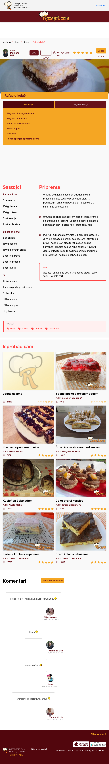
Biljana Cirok (50, 617)
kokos (25, 328)
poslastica (54, 328)
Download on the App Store (81, 744)
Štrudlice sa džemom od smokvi (81, 431)
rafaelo (38, 328)
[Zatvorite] (2, 5)
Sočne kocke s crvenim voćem (81, 377)
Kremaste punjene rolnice (28, 431)
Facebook (60, 750)
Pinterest (101, 750)
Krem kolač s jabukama (81, 538)
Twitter (70, 750)
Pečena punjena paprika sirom (23, 138)
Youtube (79, 750)
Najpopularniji (81, 104)
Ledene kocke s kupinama (28, 538)
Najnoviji (28, 104)
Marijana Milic (14, 54)
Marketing (13, 751)
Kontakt (22, 751)
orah (12, 328)
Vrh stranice (97, 734)
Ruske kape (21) (15, 128)
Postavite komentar (53, 580)
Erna (50, 684)
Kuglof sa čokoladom (28, 484)
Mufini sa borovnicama (18, 123)
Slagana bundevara (17, 118)
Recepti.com (54, 16)
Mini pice (11, 133)
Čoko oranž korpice (81, 484)
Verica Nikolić (56, 717)
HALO (20, 755)
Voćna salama (28, 377)
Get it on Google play (98, 744)
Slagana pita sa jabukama (20, 113)
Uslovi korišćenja (39, 749)
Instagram (89, 750)
